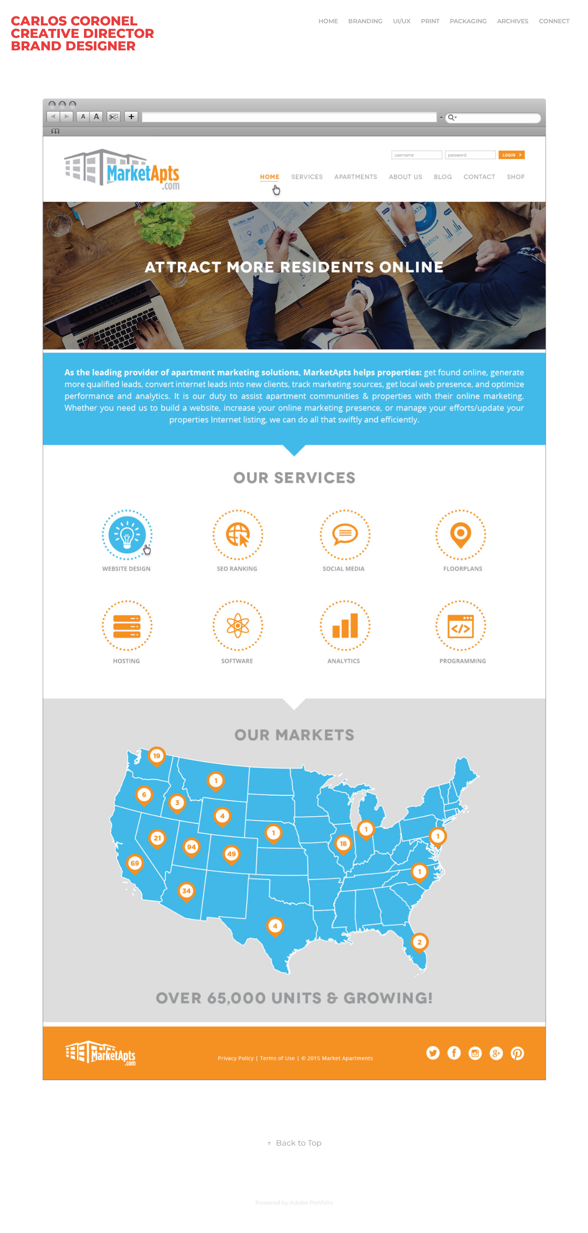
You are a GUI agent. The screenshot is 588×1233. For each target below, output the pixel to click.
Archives (513, 21)
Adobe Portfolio (311, 1203)
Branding (365, 21)
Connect (554, 21)
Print (430, 21)
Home (328, 21)
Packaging (468, 21)
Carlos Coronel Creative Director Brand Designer (84, 34)
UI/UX (402, 21)
